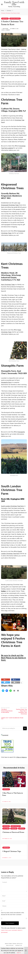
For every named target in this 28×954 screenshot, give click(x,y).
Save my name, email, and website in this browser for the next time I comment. (12, 913)
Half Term (6, 828)
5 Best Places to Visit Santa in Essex (12, 794)
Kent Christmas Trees (8, 284)
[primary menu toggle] (2, 4)
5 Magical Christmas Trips (11, 851)
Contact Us (18, 945)
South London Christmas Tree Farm (12, 506)
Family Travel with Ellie (14, 3)
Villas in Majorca (21, 757)
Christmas (5, 18)
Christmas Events (15, 18)
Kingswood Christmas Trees (10, 205)
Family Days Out (15, 826)
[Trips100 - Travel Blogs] (7, 748)
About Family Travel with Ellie (13, 943)
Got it (19, 952)
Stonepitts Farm (6, 382)
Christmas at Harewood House (13, 832)
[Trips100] (7, 752)
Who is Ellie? (10, 945)
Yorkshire (13, 828)
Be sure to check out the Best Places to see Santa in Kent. (13, 657)
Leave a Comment (5, 30)
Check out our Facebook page (12, 718)
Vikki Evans (5, 28)
